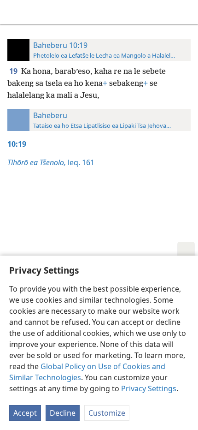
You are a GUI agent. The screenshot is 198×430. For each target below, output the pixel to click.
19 (14, 71)
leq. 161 (50, 162)
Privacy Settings (148, 388)
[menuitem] (14, 12)
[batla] (186, 12)
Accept (25, 413)
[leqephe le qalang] (14, 12)
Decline (63, 413)
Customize (106, 413)
